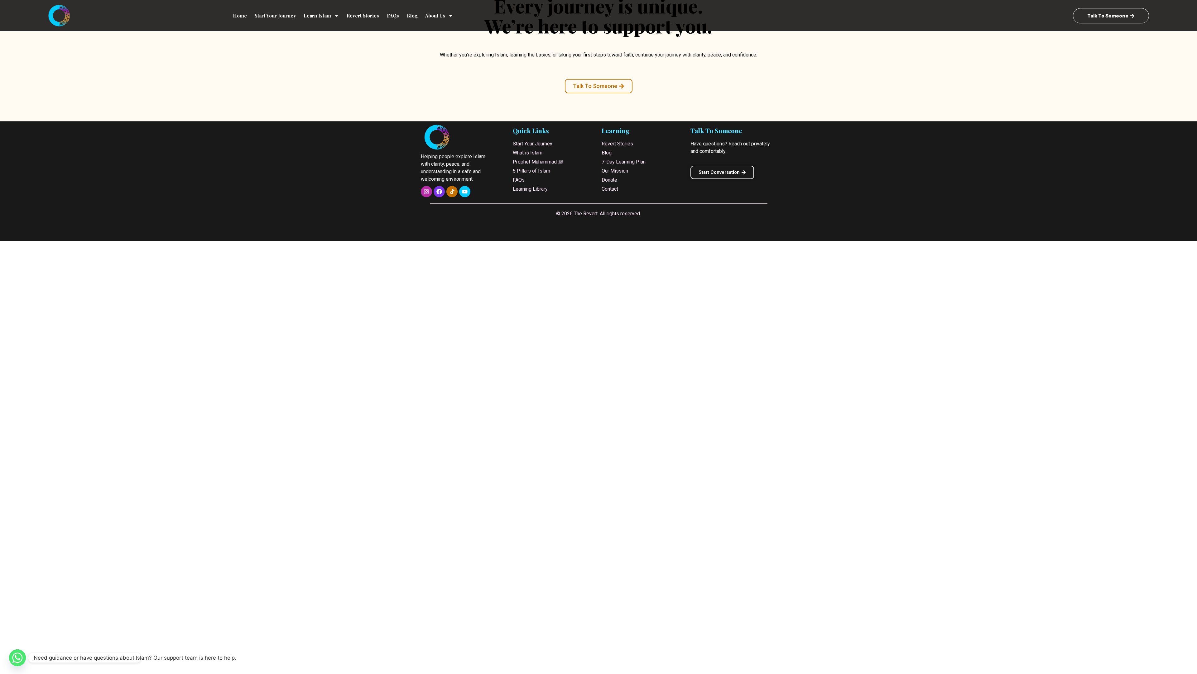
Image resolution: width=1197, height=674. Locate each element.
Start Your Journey (275, 15)
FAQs (393, 15)
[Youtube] (464, 191)
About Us (435, 15)
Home (240, 15)
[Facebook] (439, 191)
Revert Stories (363, 15)
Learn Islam (317, 15)
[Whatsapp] (17, 657)
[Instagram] (426, 191)
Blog (412, 15)
